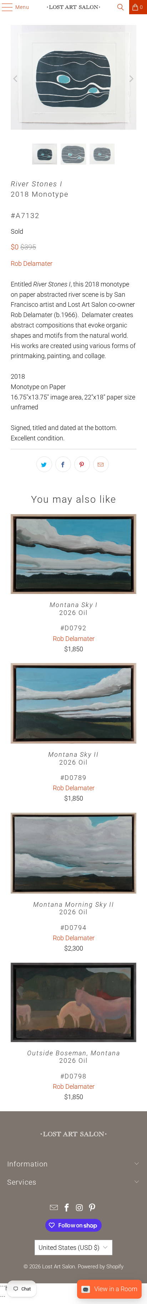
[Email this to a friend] (101, 464)
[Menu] (3, 7)
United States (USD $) (69, 1247)
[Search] (120, 7)
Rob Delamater (31, 263)
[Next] (131, 79)
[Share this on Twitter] (44, 464)
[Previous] (16, 79)
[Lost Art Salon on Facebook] (66, 1208)
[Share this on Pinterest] (82, 464)
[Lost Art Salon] (73, 7)
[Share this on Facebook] (63, 464)
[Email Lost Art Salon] (54, 1208)
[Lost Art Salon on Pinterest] (92, 1208)
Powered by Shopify (100, 1266)
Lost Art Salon (58, 1266)
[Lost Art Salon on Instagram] (79, 1208)
